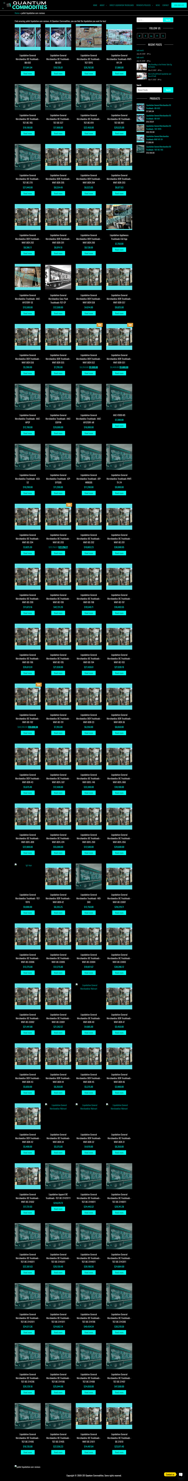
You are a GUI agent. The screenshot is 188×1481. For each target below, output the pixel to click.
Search (139, 85)
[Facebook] (145, 35)
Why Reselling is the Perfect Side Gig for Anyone (160, 65)
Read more (28, 73)
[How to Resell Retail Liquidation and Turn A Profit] (142, 75)
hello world (140, 50)
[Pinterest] (157, 35)
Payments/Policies (143, 5)
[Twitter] (139, 35)
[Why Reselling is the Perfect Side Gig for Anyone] (142, 66)
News (158, 5)
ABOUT (102, 5)
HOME (95, 5)
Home (17, 13)
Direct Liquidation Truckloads (122, 5)
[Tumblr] (163, 35)
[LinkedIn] (151, 35)
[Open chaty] (180, 1474)
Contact (165, 5)
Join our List (179, 5)
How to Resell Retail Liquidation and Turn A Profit (159, 74)
